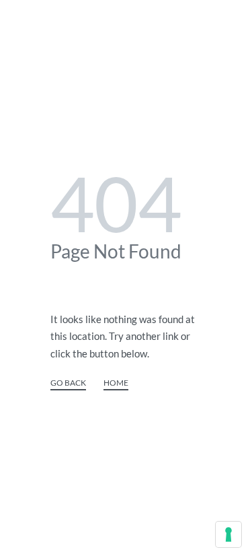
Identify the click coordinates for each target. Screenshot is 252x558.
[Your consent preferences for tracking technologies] (228, 534)
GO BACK (68, 383)
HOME (115, 383)
